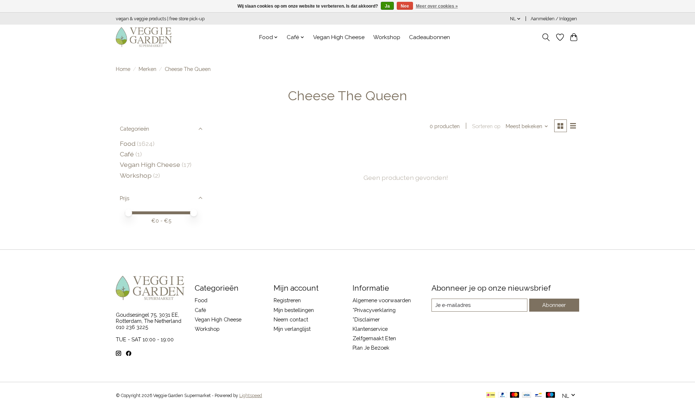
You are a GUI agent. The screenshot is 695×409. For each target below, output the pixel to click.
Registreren (287, 300)
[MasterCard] (514, 395)
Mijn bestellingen (294, 310)
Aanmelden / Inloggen (554, 18)
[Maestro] (550, 395)
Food (127, 143)
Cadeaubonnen (429, 37)
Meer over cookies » (437, 6)
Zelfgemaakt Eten (374, 338)
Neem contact (291, 319)
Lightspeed (250, 395)
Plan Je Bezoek (371, 348)
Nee (405, 6)
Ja (387, 6)
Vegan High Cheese (339, 37)
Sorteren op (486, 126)
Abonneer (554, 305)
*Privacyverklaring (374, 310)
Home (123, 69)
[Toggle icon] (546, 37)
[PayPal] (502, 395)
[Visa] (526, 395)
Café (127, 154)
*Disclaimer (366, 319)
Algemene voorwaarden (382, 300)
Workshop (386, 37)
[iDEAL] (490, 395)
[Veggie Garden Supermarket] (144, 37)
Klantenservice (370, 329)
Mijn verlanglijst (292, 329)
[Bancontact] (538, 395)
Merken (147, 69)
